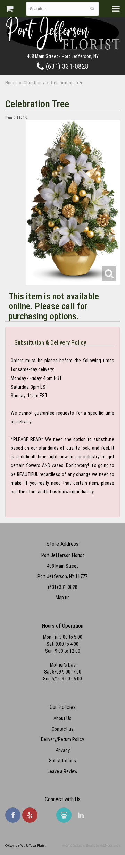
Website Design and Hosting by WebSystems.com (91, 845)
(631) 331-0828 (66, 66)
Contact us (63, 729)
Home (11, 82)
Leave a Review (62, 771)
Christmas (34, 82)
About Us (62, 718)
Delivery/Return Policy (62, 739)
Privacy (63, 750)
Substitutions (62, 760)
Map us (63, 597)
